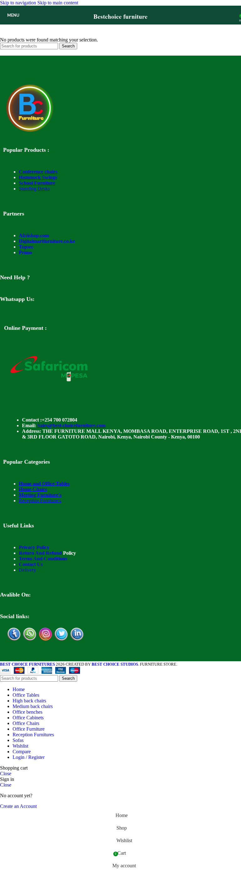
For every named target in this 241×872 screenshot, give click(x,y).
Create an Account (18, 806)
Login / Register (29, 757)
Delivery (27, 570)
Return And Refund (40, 553)
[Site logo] (121, 26)
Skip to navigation (18, 2)
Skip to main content (57, 2)
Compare (22, 751)
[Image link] (29, 130)
